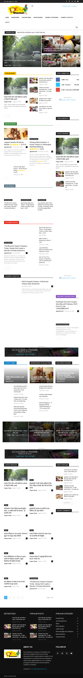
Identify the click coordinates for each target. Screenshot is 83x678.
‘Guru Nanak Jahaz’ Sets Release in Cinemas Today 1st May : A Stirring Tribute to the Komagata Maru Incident (45, 206)
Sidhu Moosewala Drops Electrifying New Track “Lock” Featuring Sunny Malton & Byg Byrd (20, 410)
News (6, 57)
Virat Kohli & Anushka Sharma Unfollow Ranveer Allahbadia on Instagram (66, 376)
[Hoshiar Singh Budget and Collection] (34, 397)
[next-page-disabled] (8, 178)
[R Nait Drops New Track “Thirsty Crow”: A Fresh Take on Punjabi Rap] (8, 399)
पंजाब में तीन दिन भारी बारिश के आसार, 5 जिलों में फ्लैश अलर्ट (31, 32)
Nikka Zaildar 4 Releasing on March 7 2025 (45, 240)
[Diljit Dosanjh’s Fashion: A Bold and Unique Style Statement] (12, 287)
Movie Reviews (8, 139)
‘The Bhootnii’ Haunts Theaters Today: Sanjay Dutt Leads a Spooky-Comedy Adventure (15, 248)
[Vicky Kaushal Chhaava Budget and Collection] (34, 388)
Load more (67, 502)
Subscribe (76, 90)
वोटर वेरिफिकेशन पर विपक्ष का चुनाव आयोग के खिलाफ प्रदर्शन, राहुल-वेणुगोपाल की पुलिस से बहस (15, 559)
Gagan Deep (7, 101)
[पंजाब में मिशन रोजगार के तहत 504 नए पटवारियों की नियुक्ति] (41, 525)
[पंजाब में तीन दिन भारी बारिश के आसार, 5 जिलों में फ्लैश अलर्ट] (22, 51)
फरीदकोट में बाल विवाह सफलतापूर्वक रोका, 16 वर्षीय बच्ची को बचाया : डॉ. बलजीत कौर (15, 510)
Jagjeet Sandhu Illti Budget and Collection (40, 378)
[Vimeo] (75, 1)
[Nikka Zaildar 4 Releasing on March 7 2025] (34, 240)
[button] (76, 27)
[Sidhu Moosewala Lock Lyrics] (16, 375)
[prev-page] (5, 116)
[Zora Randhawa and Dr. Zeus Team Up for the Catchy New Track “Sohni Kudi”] (8, 388)
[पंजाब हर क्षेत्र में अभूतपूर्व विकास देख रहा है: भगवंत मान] (41, 548)
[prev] (74, 32)
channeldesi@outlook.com (39, 669)
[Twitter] (72, 1)
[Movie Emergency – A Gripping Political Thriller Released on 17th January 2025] (34, 405)
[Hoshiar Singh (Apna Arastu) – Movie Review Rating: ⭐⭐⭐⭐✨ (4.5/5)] (8, 169)
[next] (77, 32)
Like (78, 79)
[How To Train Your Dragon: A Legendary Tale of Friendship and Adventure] (34, 259)
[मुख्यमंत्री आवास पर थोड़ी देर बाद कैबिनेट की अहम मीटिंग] (70, 60)
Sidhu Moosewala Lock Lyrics (15, 378)
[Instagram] (69, 1)
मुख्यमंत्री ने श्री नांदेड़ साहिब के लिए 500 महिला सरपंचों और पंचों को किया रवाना (46, 80)
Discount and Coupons (62, 324)
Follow (76, 84)
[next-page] (8, 116)
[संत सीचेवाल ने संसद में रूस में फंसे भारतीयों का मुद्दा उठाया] (16, 573)
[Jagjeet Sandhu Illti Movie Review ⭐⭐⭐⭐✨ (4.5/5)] (16, 134)
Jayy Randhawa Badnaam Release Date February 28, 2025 (45, 249)
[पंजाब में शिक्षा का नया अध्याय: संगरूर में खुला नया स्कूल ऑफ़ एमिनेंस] (34, 108)
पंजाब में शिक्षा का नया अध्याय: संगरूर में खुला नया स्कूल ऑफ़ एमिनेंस (45, 108)
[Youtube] (78, 1)
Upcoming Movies (26, 200)
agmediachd (8, 147)
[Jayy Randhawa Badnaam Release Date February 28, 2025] (34, 250)
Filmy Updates (8, 200)
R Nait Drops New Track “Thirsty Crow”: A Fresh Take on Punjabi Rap (21, 399)
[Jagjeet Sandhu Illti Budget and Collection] (41, 375)
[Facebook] (66, 1)
